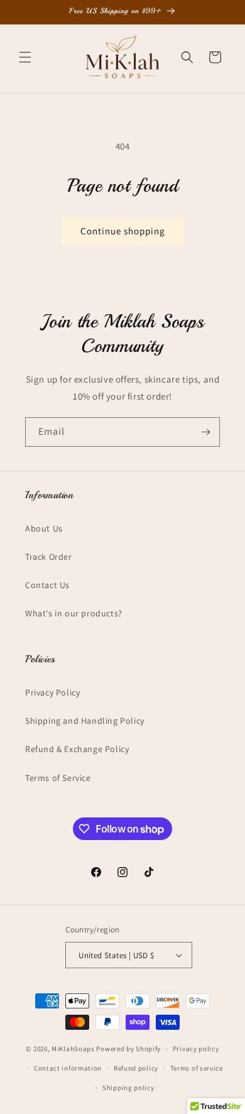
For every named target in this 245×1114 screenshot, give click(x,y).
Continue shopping (122, 231)
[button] (25, 57)
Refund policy (136, 1068)
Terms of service (196, 1068)
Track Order (48, 556)
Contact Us (47, 585)
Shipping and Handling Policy (84, 720)
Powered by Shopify (128, 1048)
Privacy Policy (52, 692)
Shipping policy (128, 1087)
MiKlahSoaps (73, 1048)
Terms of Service (58, 778)
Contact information (68, 1068)
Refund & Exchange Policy (77, 749)
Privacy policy (196, 1048)
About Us (44, 528)
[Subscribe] (205, 432)
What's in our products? (73, 613)
